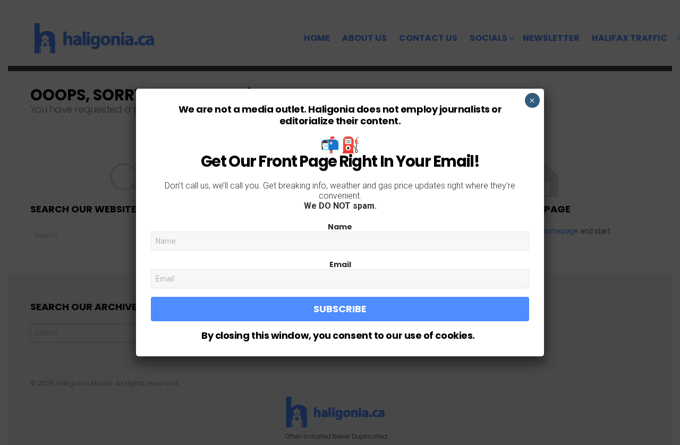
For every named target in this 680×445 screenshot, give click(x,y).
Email (340, 264)
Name (340, 226)
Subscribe (340, 308)
